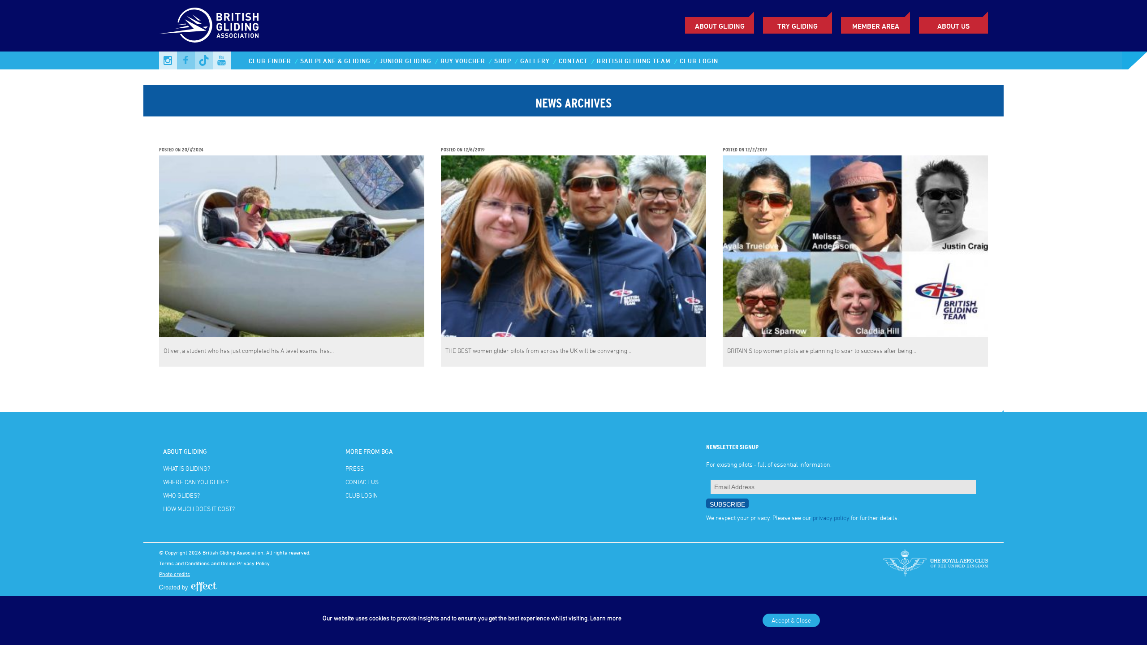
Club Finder (270, 60)
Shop (502, 60)
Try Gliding (797, 26)
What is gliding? (186, 468)
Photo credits (174, 574)
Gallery (535, 60)
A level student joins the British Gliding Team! (237, 140)
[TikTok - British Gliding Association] (204, 60)
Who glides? (181, 495)
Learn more (605, 618)
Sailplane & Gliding (335, 60)
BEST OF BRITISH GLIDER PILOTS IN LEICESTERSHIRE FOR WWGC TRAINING (567, 140)
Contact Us (362, 482)
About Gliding (720, 26)
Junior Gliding (405, 60)
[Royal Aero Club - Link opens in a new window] (935, 563)
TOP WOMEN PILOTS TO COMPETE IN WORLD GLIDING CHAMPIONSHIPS (841, 140)
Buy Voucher (462, 60)
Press (354, 468)
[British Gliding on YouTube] (222, 60)
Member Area (875, 26)
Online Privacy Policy (245, 563)
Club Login (699, 60)
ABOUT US (953, 26)
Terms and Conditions (184, 563)
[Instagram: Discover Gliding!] (168, 60)
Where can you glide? (196, 482)
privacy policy (831, 517)
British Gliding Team (634, 60)
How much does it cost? (199, 508)
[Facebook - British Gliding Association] (186, 60)
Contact (573, 60)
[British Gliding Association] (209, 25)
